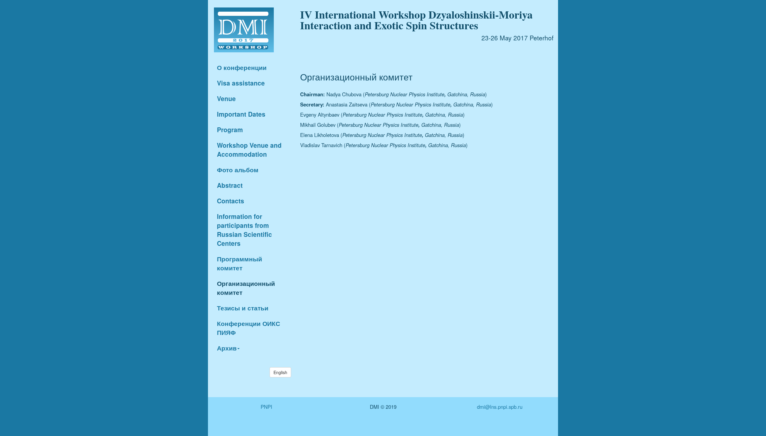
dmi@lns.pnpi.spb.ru (499, 406)
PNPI (266, 406)
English (280, 372)
